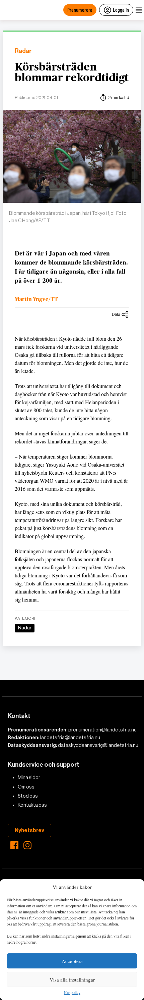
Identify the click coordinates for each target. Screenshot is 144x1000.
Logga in (121, 9)
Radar (23, 51)
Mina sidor (29, 777)
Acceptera (72, 961)
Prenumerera (79, 9)
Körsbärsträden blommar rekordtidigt (72, 72)
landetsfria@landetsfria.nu (70, 737)
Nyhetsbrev (29, 830)
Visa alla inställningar (72, 979)
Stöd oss (28, 796)
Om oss (26, 787)
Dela (116, 314)
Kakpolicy (72, 992)
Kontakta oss (32, 805)
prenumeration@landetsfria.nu (102, 729)
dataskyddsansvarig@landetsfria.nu (98, 745)
